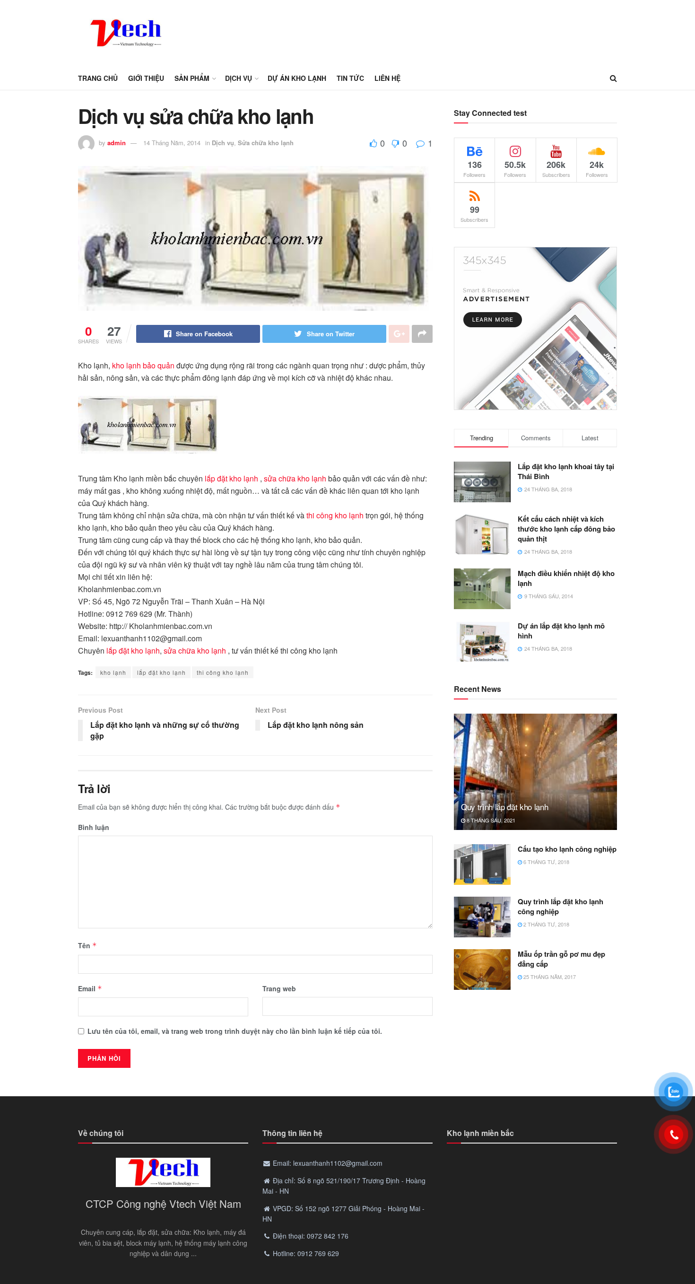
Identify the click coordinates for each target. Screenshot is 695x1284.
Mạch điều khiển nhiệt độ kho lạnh (566, 578)
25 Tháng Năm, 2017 (549, 976)
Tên (87, 945)
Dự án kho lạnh (297, 78)
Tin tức (350, 78)
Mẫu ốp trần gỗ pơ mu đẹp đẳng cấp (561, 959)
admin (116, 142)
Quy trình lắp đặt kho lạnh (504, 806)
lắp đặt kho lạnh (231, 478)
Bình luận (93, 827)
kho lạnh (113, 672)
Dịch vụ (238, 78)
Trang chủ (98, 78)
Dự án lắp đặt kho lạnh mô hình (561, 630)
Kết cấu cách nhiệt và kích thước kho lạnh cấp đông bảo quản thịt (566, 529)
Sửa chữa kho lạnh (266, 142)
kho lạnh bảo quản (143, 365)
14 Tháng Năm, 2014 (171, 142)
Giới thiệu (146, 78)
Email (90, 988)
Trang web (279, 988)
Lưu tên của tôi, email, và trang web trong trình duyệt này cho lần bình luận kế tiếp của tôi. (234, 1031)
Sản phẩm (191, 78)
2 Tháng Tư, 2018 (545, 924)
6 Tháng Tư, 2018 (545, 861)
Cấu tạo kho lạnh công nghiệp (567, 849)
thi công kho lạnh (335, 515)
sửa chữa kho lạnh (295, 478)
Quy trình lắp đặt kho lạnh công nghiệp (560, 906)
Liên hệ (387, 78)
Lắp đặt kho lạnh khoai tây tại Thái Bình (566, 471)
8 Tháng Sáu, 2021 (490, 820)
